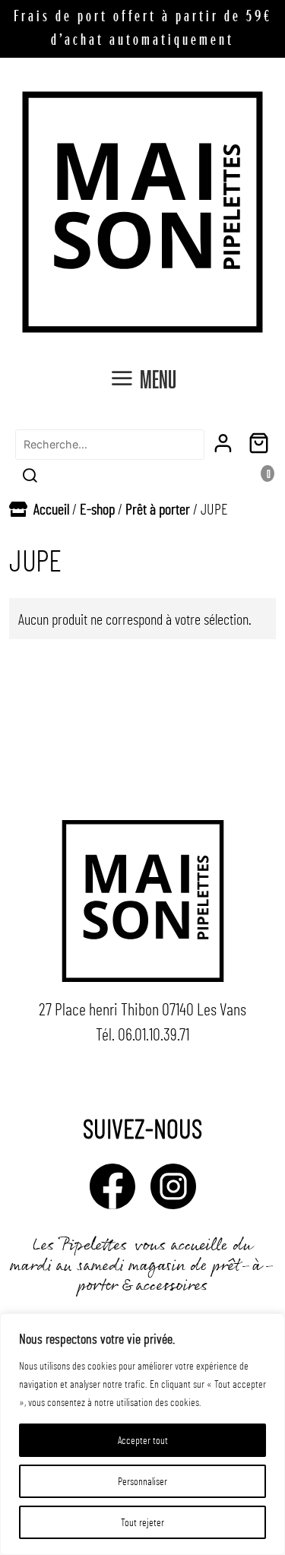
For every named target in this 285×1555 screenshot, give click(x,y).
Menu (158, 378)
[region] (142, 1434)
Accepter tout (143, 1439)
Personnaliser (142, 1480)
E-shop (97, 508)
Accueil (51, 508)
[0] (262, 444)
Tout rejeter (142, 1521)
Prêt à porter (157, 508)
